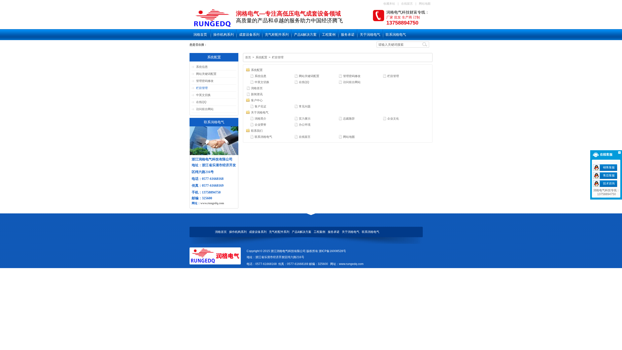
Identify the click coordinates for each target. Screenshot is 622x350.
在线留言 (407, 3)
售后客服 (609, 175)
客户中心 (257, 100)
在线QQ (201, 102)
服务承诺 (347, 34)
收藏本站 (389, 3)
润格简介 (260, 118)
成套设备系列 (249, 34)
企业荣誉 (260, 124)
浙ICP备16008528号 (332, 251)
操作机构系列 (223, 34)
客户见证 (260, 106)
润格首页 (200, 34)
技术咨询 (609, 183)
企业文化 (393, 118)
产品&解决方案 (305, 34)
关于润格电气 (370, 34)
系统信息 (202, 67)
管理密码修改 (205, 81)
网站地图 (425, 3)
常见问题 (305, 106)
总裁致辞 (349, 118)
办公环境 (305, 124)
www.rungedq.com (212, 203)
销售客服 (609, 167)
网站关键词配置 (206, 74)
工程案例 (329, 34)
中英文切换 (203, 95)
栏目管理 (202, 88)
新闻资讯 (257, 94)
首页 (248, 57)
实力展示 (305, 118)
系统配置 (261, 57)
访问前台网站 (205, 109)
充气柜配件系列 (277, 34)
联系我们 (257, 130)
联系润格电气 (396, 34)
